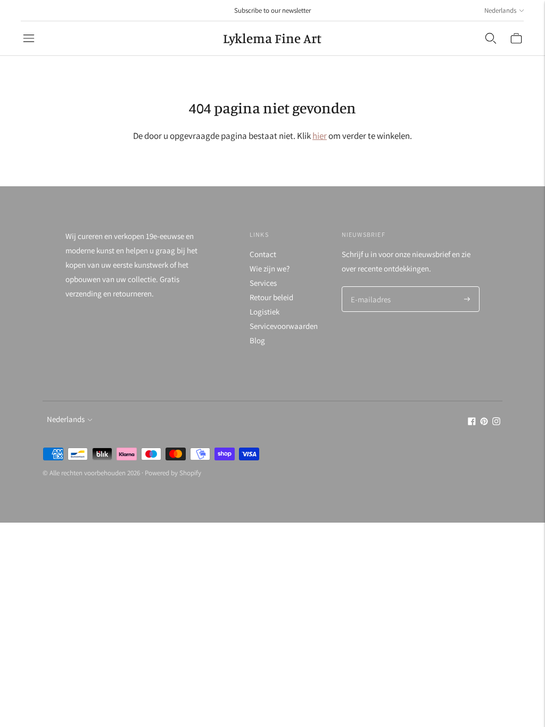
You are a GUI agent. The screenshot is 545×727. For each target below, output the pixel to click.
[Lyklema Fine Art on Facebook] (472, 422)
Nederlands (500, 10)
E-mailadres (369, 287)
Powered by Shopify (173, 472)
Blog (257, 340)
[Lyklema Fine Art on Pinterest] (484, 422)
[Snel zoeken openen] (490, 38)
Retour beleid (271, 297)
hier (319, 136)
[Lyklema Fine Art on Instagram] (496, 422)
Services (263, 283)
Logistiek (264, 312)
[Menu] (28, 38)
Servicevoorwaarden (284, 326)
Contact (263, 254)
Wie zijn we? (270, 268)
